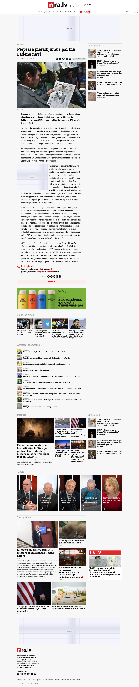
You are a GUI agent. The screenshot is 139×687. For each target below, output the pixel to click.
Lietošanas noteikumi (47, 679)
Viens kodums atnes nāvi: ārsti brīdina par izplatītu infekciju (108, 95)
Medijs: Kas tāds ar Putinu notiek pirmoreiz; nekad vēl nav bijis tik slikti (52, 376)
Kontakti (78, 679)
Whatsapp (50, 272)
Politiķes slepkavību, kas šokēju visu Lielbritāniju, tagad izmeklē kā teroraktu (60, 334)
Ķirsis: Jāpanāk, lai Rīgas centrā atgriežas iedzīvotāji (44, 352)
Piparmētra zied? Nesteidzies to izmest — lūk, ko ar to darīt (109, 83)
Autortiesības (57, 679)
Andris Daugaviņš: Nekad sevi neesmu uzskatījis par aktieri (46, 382)
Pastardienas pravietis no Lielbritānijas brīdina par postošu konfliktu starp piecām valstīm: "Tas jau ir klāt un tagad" (33, 451)
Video (21, 471)
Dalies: (44, 276)
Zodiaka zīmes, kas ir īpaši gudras (36, 370)
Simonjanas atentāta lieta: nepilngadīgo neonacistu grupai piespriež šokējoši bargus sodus (77, 334)
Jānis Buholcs (21, 58)
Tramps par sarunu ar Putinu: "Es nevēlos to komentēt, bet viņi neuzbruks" (78, 433)
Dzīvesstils (51, 12)
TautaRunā (60, 12)
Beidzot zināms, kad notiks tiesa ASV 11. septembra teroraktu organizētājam (62, 433)
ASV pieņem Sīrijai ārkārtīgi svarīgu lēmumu (24, 332)
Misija (29, 679)
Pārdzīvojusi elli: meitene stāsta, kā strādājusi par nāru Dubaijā (62, 453)
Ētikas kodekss (65, 679)
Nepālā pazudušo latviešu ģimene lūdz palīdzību (71, 541)
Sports (76, 12)
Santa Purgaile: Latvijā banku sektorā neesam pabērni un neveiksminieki (52, 388)
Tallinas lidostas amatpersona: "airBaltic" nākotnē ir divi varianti (68, 607)
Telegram (40, 272)
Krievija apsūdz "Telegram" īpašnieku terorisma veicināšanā (42, 333)
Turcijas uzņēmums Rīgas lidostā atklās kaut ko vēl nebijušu (46, 358)
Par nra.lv (19, 679)
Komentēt (51, 282)
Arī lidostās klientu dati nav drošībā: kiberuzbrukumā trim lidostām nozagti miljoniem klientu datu (78, 456)
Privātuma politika (36, 679)
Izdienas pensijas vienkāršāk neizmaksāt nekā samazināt (45, 364)
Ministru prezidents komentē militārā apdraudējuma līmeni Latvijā (35, 552)
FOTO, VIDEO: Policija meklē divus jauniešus (40, 407)
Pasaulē (22, 45)
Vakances (72, 679)
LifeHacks (68, 12)
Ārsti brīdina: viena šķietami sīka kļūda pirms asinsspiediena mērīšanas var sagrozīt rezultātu (109, 53)
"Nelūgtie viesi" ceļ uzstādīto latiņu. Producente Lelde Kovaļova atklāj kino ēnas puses (52, 400)
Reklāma (25, 679)
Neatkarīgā (41, 12)
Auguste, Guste (74, 6)
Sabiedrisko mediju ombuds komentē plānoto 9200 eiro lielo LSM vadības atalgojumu (51, 394)
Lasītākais (94, 45)
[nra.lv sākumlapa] (58, 5)
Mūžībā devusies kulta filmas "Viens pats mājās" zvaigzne (108, 63)
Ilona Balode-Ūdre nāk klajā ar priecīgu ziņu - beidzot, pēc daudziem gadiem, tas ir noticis (109, 75)
